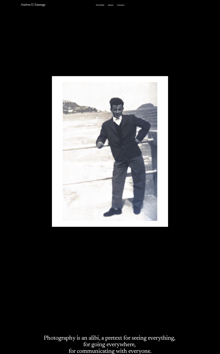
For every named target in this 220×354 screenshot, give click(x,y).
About (110, 5)
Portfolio (100, 5)
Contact (121, 5)
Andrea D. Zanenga (33, 4)
